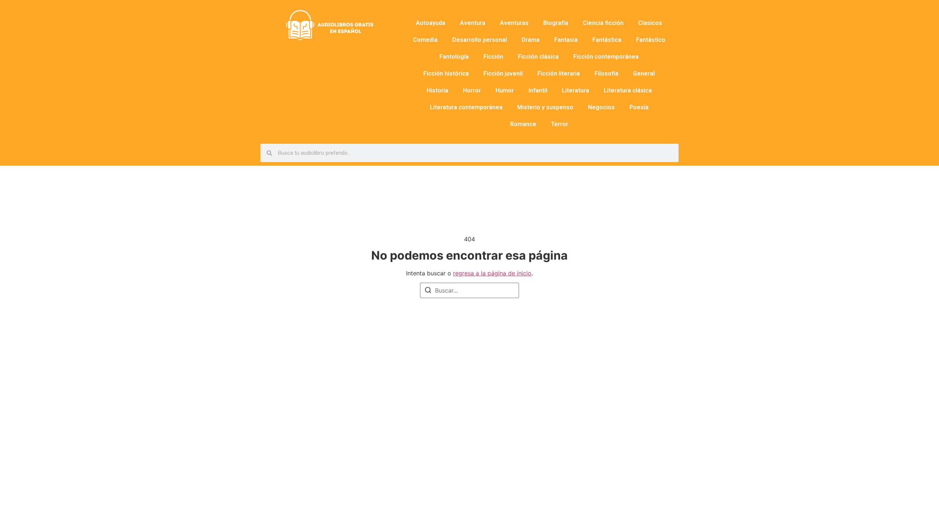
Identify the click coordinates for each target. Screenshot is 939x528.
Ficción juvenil (503, 73)
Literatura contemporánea (466, 107)
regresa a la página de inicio (492, 273)
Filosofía (606, 73)
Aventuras (514, 22)
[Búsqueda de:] (469, 290)
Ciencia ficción (603, 22)
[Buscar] (428, 291)
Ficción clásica (538, 56)
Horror (472, 90)
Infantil (538, 90)
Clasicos (650, 22)
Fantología (454, 56)
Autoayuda (430, 22)
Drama (531, 39)
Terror (559, 124)
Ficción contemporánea (606, 56)
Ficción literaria (558, 73)
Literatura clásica (628, 90)
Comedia (425, 39)
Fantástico (650, 39)
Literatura (575, 90)
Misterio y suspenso (545, 107)
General (644, 73)
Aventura (472, 22)
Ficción (493, 56)
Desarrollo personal (479, 39)
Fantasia (566, 39)
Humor (505, 90)
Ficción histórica (446, 73)
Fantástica (606, 39)
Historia (437, 90)
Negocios (601, 107)
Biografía (555, 22)
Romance (523, 124)
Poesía (638, 107)
